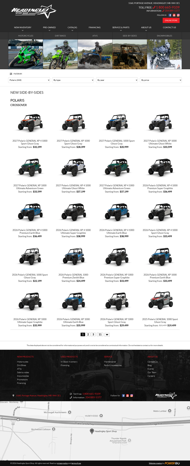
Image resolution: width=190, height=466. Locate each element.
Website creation (155, 463)
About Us (153, 357)
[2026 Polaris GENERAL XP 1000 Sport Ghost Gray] (116, 301)
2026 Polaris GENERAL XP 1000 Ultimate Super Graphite (29, 320)
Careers (151, 376)
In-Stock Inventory (69, 362)
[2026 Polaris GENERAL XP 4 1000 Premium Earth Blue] (29, 211)
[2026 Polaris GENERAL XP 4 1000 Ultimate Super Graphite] (73, 211)
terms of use (76, 463)
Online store (171, 20)
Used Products (69, 357)
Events (151, 369)
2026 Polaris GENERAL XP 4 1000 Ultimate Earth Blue (116, 231)
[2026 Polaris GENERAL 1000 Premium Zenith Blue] (73, 256)
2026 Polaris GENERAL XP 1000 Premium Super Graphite (116, 276)
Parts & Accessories (113, 365)
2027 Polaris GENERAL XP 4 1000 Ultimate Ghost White (73, 187)
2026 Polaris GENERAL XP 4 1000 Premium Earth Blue (29, 231)
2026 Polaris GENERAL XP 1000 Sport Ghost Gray (116, 320)
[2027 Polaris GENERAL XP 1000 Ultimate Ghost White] (160, 122)
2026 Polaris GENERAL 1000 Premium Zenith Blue (73, 276)
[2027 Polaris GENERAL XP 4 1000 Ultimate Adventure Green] (116, 167)
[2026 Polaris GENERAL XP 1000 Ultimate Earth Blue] (73, 301)
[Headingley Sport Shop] (33, 11)
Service (108, 357)
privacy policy (62, 463)
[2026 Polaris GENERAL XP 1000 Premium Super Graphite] (116, 256)
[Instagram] (178, 15)
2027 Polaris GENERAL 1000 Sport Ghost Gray (117, 142)
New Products (25, 357)
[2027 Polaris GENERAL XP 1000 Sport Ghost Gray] (73, 122)
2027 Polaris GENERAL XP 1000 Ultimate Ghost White (160, 142)
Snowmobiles (23, 376)
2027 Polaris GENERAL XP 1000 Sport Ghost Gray (73, 142)
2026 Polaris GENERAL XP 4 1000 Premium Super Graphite (160, 187)
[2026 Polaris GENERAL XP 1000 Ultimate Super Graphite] (29, 301)
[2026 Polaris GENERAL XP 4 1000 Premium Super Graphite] (160, 167)
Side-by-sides (23, 372)
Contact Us (153, 362)
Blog (150, 365)
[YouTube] (174, 15)
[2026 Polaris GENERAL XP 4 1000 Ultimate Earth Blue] (116, 211)
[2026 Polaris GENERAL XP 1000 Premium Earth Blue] (160, 256)
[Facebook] (170, 15)
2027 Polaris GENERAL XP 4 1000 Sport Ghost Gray (29, 142)
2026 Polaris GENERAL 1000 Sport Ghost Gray (30, 276)
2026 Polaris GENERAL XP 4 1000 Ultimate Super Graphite (73, 231)
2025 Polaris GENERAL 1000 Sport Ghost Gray (160, 320)
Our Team (152, 372)
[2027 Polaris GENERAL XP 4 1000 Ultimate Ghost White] (73, 167)
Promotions (22, 379)
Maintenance (110, 362)
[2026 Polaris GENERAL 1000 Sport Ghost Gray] (29, 256)
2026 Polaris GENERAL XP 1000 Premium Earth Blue (160, 276)
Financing (21, 383)
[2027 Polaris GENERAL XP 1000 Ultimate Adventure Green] (29, 167)
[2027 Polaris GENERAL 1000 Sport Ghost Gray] (116, 122)
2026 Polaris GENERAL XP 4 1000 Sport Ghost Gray (160, 231)
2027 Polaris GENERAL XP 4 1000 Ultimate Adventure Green (116, 187)
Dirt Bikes (21, 365)
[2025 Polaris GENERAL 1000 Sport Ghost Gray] (160, 301)
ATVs (19, 369)
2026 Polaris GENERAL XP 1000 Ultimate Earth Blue (73, 320)
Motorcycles (22, 362)
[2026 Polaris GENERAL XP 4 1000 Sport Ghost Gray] (160, 211)
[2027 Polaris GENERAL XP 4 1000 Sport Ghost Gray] (29, 122)
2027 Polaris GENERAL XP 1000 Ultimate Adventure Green (29, 187)
